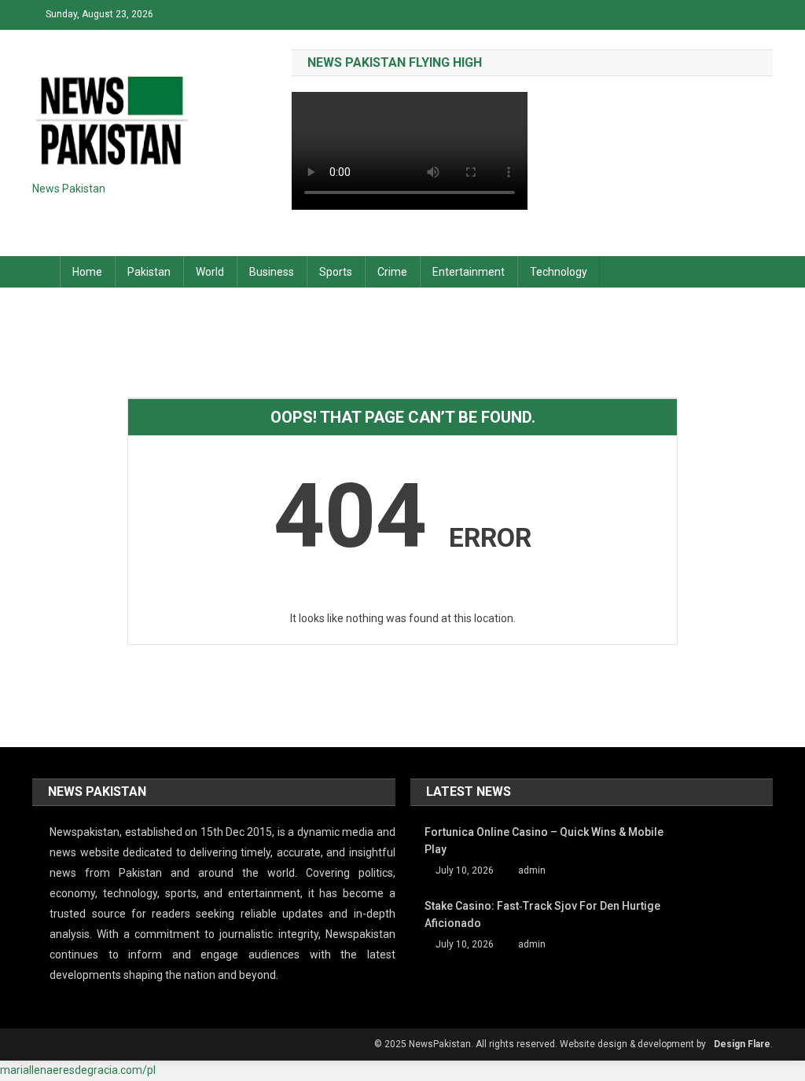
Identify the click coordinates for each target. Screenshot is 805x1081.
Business (271, 272)
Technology (558, 272)
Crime (392, 272)
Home (87, 272)
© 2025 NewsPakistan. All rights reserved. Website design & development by (540, 1044)
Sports (335, 272)
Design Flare (742, 1044)
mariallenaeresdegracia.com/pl (78, 1070)
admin (532, 870)
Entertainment (468, 272)
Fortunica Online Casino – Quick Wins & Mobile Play (544, 841)
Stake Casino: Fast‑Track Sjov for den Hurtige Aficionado (542, 914)
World (210, 272)
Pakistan (149, 272)
